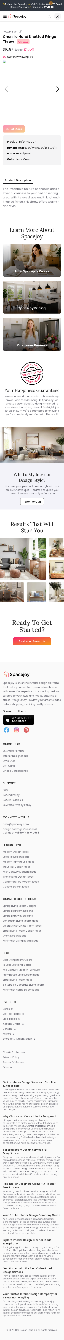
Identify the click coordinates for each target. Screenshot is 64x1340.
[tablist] (18, 180)
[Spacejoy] (17, 16)
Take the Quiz (32, 501)
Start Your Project (30, 641)
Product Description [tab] (18, 180)
